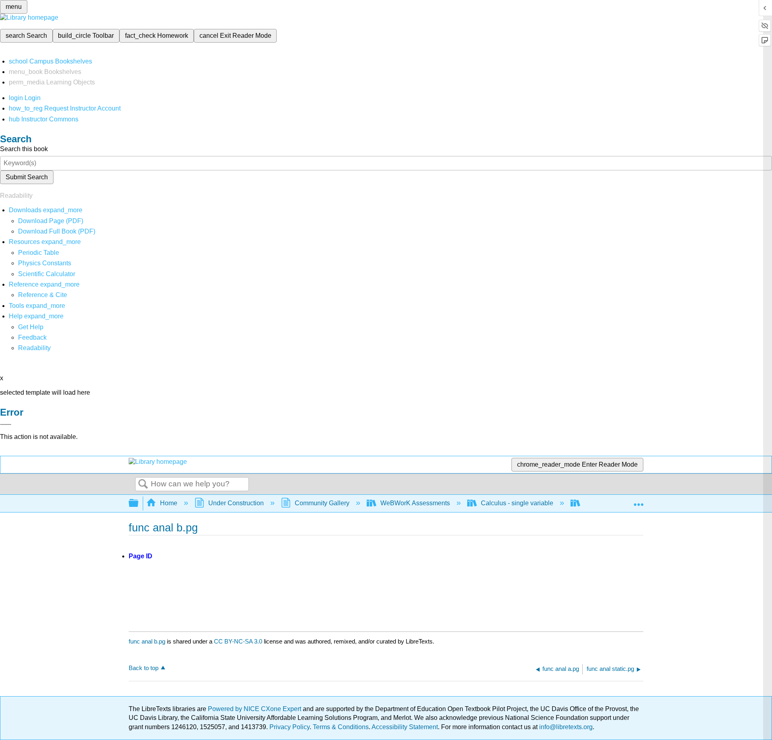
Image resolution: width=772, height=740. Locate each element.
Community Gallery (322, 503)
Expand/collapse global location (638, 501)
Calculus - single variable (517, 503)
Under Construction (236, 503)
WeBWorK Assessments (415, 503)
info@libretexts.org (565, 727)
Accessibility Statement (405, 727)
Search (143, 484)
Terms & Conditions (341, 727)
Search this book (24, 149)
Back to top (143, 667)
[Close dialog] (5, 424)
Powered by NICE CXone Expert (255, 708)
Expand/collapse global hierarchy (138, 503)
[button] (32, 337)
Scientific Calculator (46, 274)
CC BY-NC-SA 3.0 (238, 641)
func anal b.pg (147, 641)
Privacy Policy (289, 727)
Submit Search (27, 177)
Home (168, 503)
